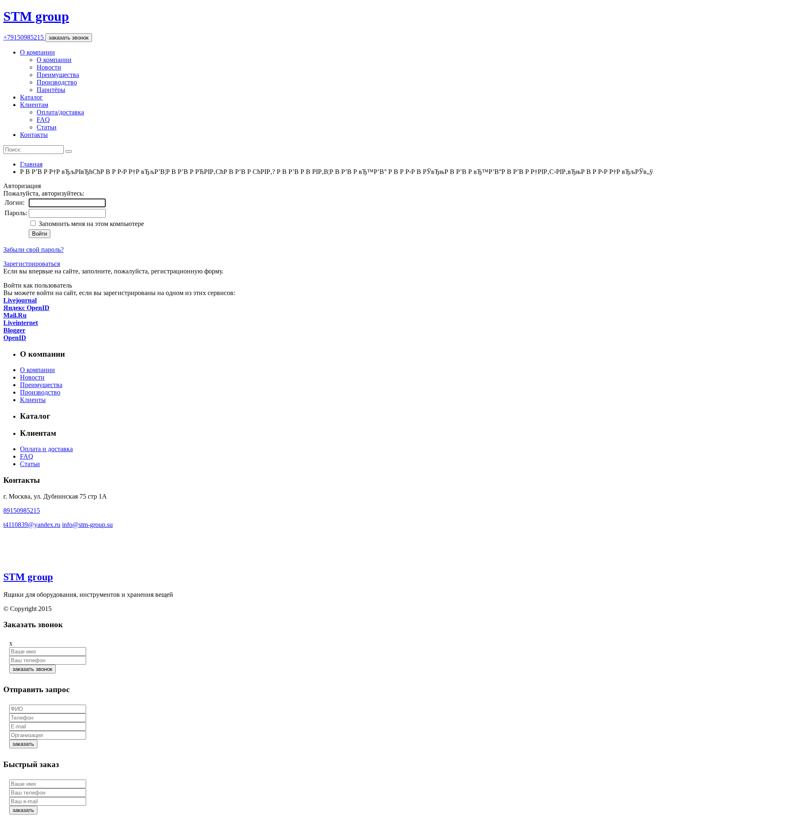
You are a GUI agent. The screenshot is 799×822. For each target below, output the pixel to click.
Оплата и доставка (46, 448)
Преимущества (58, 74)
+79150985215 (24, 37)
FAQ (43, 119)
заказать (23, 744)
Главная (31, 164)
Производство (57, 82)
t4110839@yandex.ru (31, 524)
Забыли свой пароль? (33, 249)
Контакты (34, 134)
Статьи (47, 127)
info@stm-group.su (87, 524)
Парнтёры (51, 89)
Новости (49, 67)
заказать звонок (69, 38)
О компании (37, 52)
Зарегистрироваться (31, 263)
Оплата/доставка (60, 112)
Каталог (31, 97)
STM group (36, 16)
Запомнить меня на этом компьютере (90, 223)
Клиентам (34, 104)
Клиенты (33, 399)
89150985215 (21, 510)
